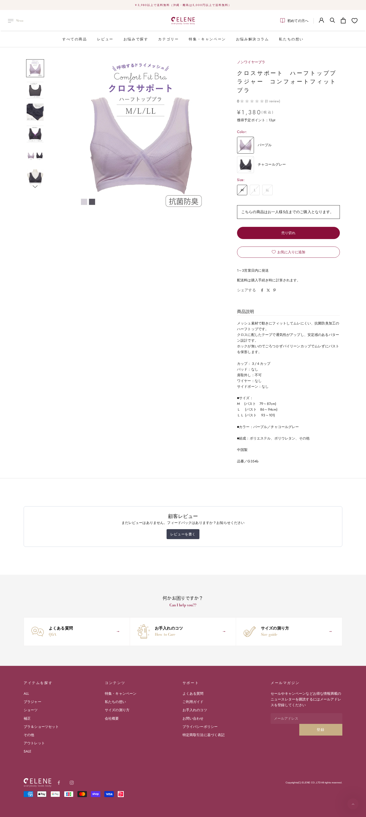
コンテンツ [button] (115, 682)
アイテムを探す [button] (38, 682)
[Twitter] (268, 290)
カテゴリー (168, 39)
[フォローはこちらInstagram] (71, 782)
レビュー (105, 39)
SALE (28, 751)
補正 (27, 718)
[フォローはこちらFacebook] (58, 782)
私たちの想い (291, 39)
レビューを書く (183, 534)
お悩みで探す (135, 39)
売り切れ (288, 232)
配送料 (242, 280)
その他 (29, 734)
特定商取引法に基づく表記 (204, 734)
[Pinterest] (274, 290)
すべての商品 (74, 39)
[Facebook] (262, 290)
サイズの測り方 (117, 709)
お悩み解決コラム (252, 39)
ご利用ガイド (193, 701)
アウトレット (34, 743)
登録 (321, 729)
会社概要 (112, 718)
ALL (26, 693)
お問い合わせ (193, 718)
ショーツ (31, 709)
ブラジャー (32, 701)
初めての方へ (297, 20)
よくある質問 (193, 693)
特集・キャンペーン (207, 39)
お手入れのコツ (195, 709)
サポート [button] (191, 682)
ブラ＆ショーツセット (41, 726)
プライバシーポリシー (200, 726)
